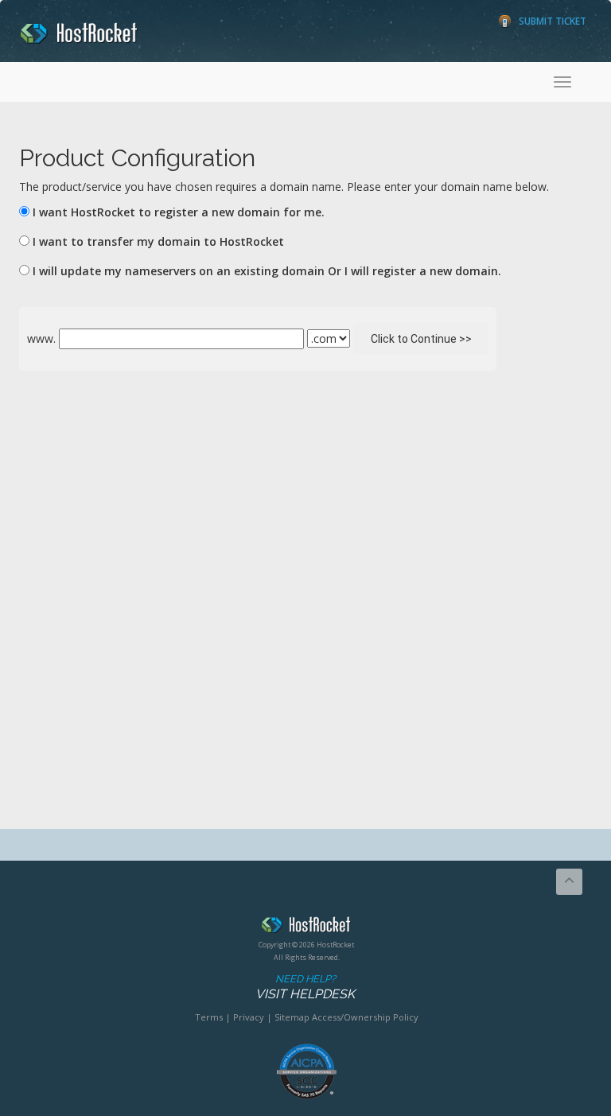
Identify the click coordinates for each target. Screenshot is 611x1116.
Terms (209, 1017)
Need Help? (305, 987)
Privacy (248, 1017)
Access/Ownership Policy (365, 1017)
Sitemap (291, 1017)
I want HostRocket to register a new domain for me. (179, 212)
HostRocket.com (306, 927)
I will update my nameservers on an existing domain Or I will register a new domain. (267, 270)
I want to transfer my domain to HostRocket (158, 241)
